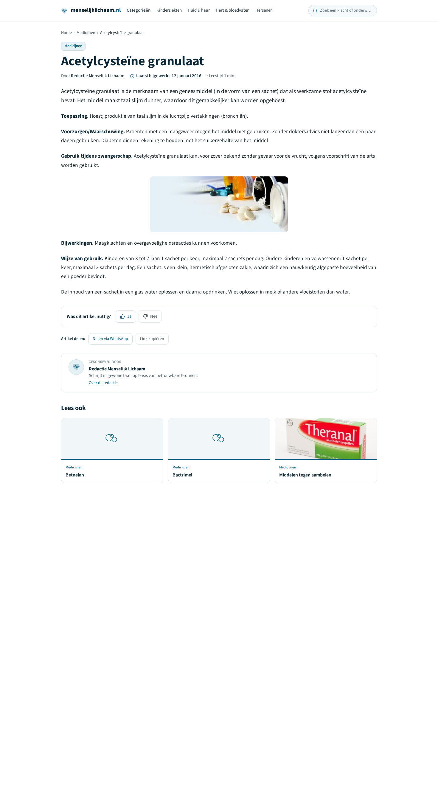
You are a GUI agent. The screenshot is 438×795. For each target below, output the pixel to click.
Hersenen (264, 10)
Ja (129, 316)
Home (66, 33)
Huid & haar (199, 10)
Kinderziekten (169, 10)
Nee (153, 316)
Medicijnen (86, 33)
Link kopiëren (152, 339)
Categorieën (138, 10)
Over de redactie (103, 383)
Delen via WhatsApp (110, 339)
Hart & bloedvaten (232, 10)
